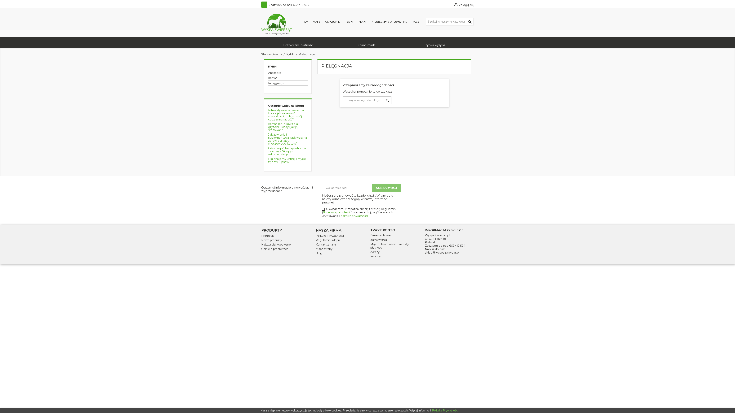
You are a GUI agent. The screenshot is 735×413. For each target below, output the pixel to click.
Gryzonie (332, 22)
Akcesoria (275, 73)
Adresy (375, 252)
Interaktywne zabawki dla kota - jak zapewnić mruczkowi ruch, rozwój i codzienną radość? (286, 115)
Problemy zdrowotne (389, 22)
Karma (272, 78)
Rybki (349, 22)
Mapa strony (324, 249)
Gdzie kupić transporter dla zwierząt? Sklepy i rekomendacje (287, 151)
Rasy (415, 22)
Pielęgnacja (276, 83)
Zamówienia (378, 239)
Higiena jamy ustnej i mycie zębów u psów (287, 160)
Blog (319, 253)
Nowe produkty (271, 240)
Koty (317, 22)
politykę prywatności (354, 216)
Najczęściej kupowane (276, 244)
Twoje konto (382, 230)
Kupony (375, 256)
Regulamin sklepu (328, 240)
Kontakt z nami (326, 244)
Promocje (267, 235)
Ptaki (362, 22)
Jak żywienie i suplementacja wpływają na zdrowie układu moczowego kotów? (287, 139)
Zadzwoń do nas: (288, 5)
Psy (305, 22)
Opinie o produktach (274, 249)
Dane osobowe (380, 235)
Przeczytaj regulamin (337, 212)
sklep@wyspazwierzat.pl (442, 252)
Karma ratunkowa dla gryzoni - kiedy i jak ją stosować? (283, 127)
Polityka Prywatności (330, 235)
